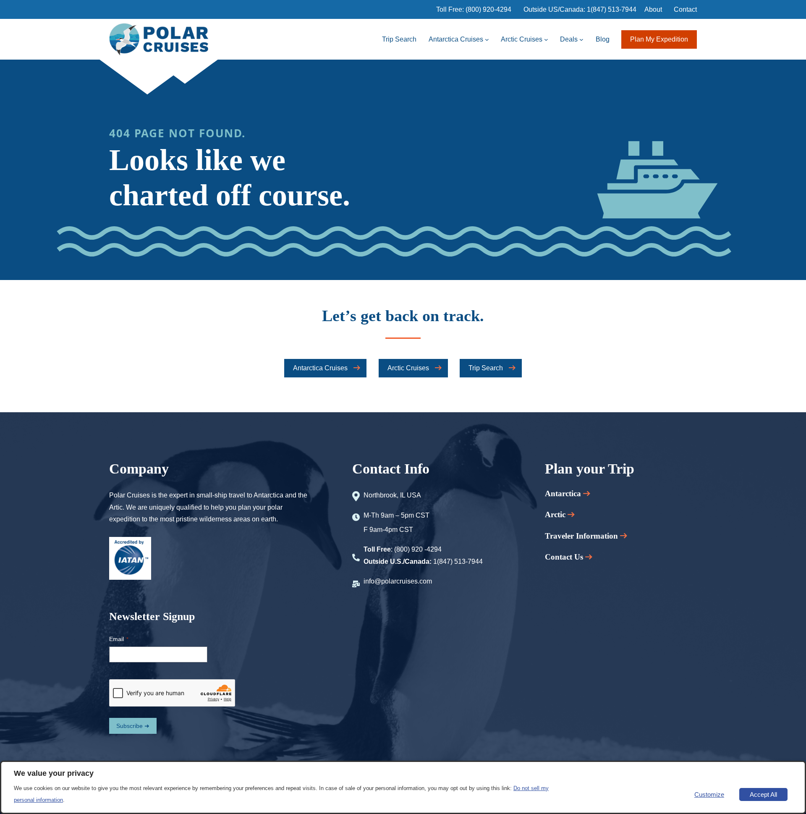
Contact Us (564, 556)
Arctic (556, 514)
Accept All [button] (763, 794)
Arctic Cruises (408, 368)
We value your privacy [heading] (54, 773)
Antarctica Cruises (320, 368)
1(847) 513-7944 (611, 9)
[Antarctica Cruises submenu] (487, 39)
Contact (685, 9)
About (653, 9)
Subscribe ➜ (132, 725)
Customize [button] (709, 794)
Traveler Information (582, 535)
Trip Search (485, 368)
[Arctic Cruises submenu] (546, 39)
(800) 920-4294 (488, 9)
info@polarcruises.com (398, 581)
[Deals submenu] (581, 39)
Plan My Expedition (659, 39)
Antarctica (564, 493)
